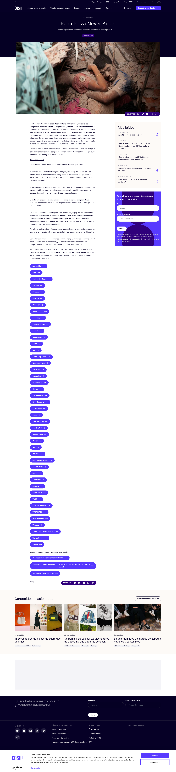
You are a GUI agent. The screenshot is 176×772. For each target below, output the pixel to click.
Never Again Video (37, 160)
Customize (154, 762)
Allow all (155, 755)
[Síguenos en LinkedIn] (30, 730)
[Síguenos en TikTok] (17, 737)
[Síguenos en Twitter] (17, 730)
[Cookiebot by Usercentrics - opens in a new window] (17, 768)
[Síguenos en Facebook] (24, 730)
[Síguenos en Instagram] (37, 730)
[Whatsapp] (152, 114)
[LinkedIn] (147, 114)
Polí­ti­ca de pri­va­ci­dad (124, 241)
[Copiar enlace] (156, 114)
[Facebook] (138, 114)
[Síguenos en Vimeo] (43, 730)
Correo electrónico (124, 214)
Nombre (120, 204)
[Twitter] (143, 114)
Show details (35, 768)
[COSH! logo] (18, 8)
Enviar (121, 229)
